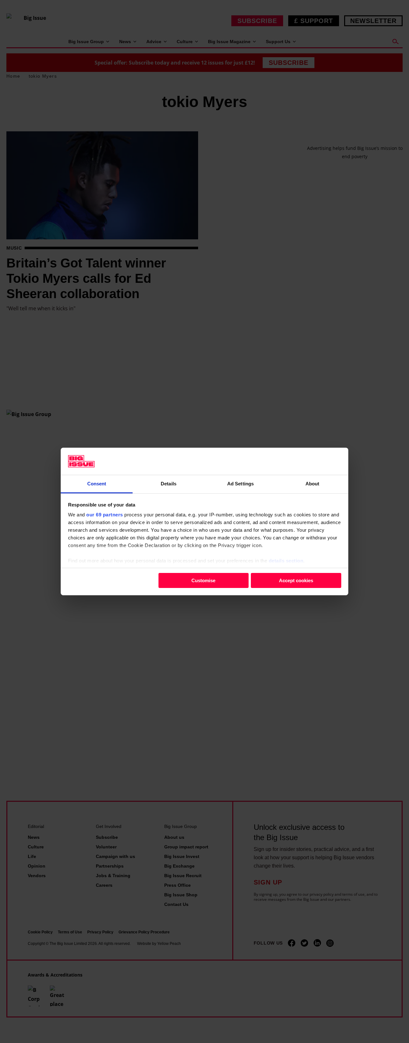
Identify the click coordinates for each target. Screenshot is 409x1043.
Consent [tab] (96, 483)
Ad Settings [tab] (240, 483)
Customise (203, 580)
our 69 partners (104, 514)
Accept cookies (296, 580)
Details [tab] (168, 483)
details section (286, 560)
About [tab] (312, 483)
